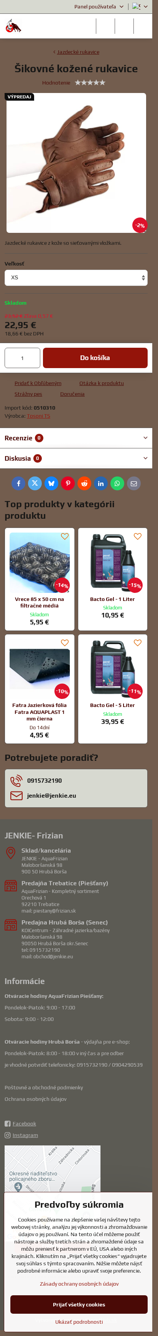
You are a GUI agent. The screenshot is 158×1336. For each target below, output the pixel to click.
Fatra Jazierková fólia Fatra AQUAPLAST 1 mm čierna (39, 712)
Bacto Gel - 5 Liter (112, 705)
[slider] (90, 83)
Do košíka (95, 358)
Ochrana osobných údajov (35, 1099)
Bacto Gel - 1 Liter (112, 599)
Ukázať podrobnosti (79, 1322)
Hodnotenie (56, 83)
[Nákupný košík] (124, 26)
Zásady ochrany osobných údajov (79, 1284)
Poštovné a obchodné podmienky (44, 1087)
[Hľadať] (105, 26)
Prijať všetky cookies (79, 1304)
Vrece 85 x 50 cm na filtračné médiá (39, 602)
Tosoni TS (38, 416)
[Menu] (143, 26)
